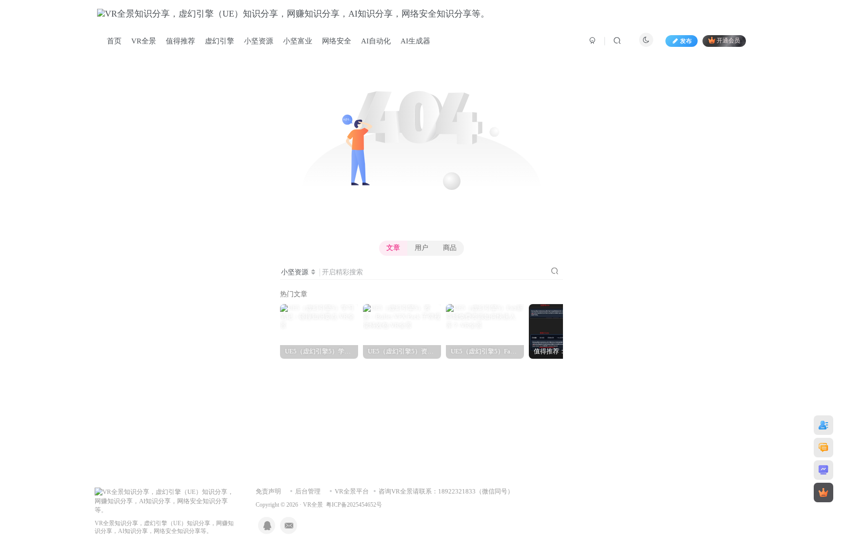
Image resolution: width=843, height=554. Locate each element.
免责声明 (268, 491)
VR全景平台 (352, 491)
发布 (686, 41)
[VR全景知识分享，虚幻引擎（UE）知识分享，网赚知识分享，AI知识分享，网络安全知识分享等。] (165, 500)
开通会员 (728, 41)
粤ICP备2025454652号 (354, 505)
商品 (450, 247)
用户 (421, 247)
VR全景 (313, 505)
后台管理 (308, 491)
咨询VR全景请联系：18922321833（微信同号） (446, 491)
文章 (393, 247)
